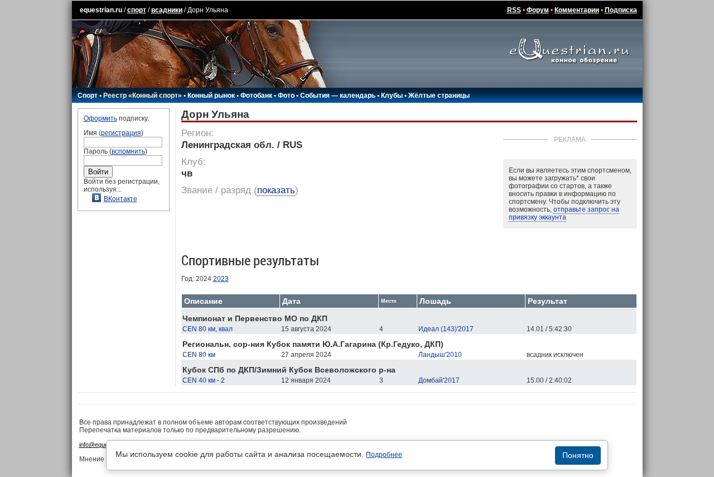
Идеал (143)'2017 (446, 329)
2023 (221, 279)
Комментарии (576, 10)
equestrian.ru (101, 10)
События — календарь (337, 95)
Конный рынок (211, 95)
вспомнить (128, 151)
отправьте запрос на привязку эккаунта (564, 213)
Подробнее (384, 455)
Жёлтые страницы (439, 95)
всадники (166, 10)
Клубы (392, 95)
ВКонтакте (120, 199)
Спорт (88, 95)
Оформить (100, 118)
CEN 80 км (198, 355)
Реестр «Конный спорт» (142, 95)
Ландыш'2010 (440, 355)
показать (276, 190)
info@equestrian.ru (105, 444)
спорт (136, 10)
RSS (514, 10)
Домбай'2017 (439, 380)
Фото (286, 95)
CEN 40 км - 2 (203, 380)
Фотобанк (256, 95)
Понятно (578, 455)
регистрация (121, 133)
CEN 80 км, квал (207, 329)
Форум (538, 10)
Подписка (621, 10)
